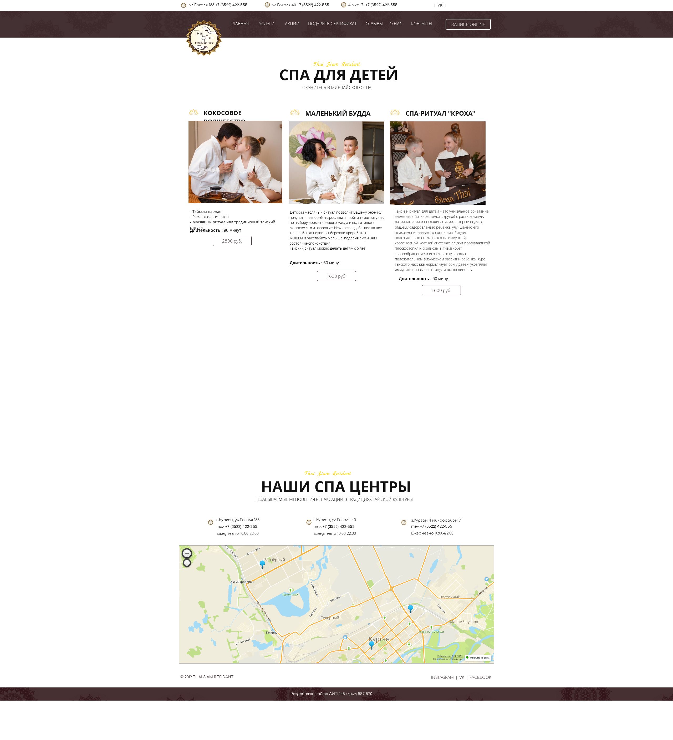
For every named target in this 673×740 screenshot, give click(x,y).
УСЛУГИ (266, 24)
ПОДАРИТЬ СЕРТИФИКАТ (332, 24)
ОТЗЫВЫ (374, 24)
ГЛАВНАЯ (240, 24)
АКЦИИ (292, 24)
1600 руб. (336, 276)
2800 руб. (232, 241)
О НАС (396, 24)
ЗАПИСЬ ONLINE (468, 24)
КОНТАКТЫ (421, 24)
